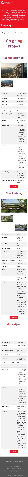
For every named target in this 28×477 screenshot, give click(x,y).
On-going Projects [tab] (7, 33)
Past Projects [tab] (18, 33)
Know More (14, 186)
